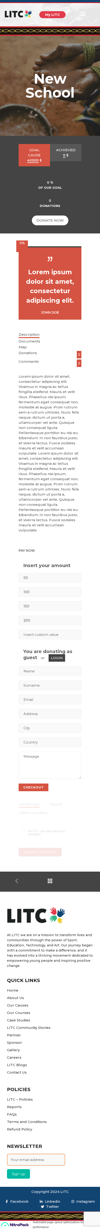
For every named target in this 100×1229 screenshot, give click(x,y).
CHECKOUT (33, 787)
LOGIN (57, 658)
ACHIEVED (66, 152)
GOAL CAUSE (34, 155)
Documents (29, 341)
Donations (28, 353)
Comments (29, 361)
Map (23, 347)
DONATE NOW (50, 220)
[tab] (50, 334)
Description (29, 334)
